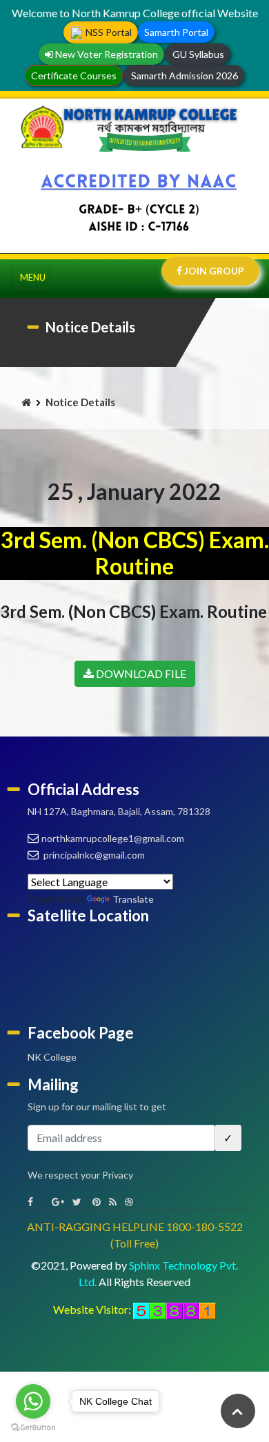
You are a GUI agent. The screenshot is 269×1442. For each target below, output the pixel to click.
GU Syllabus (197, 54)
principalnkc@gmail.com (93, 855)
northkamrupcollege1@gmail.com (112, 838)
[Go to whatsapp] (33, 1401)
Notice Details (80, 402)
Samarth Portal (176, 32)
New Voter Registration (105, 54)
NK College (52, 1057)
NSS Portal (107, 32)
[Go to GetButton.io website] (33, 1427)
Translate (133, 899)
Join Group (213, 271)
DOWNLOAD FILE (140, 673)
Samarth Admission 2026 (183, 75)
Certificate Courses (74, 75)
